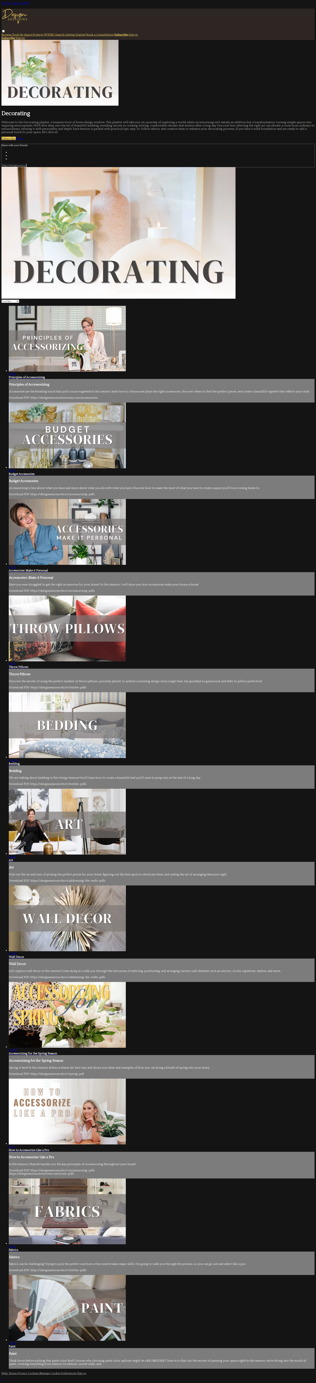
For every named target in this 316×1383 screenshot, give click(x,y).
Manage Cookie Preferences (58, 1373)
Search (60, 34)
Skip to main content (15, 3)
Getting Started (75, 34)
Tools (16, 34)
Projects (38, 34)
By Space (26, 34)
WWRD (49, 34)
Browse (6, 34)
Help (5, 1373)
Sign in (133, 34)
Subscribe (8, 138)
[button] (3, 31)
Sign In (20, 38)
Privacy (23, 1373)
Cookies (34, 1373)
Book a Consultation (100, 34)
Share (19, 138)
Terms (13, 1373)
